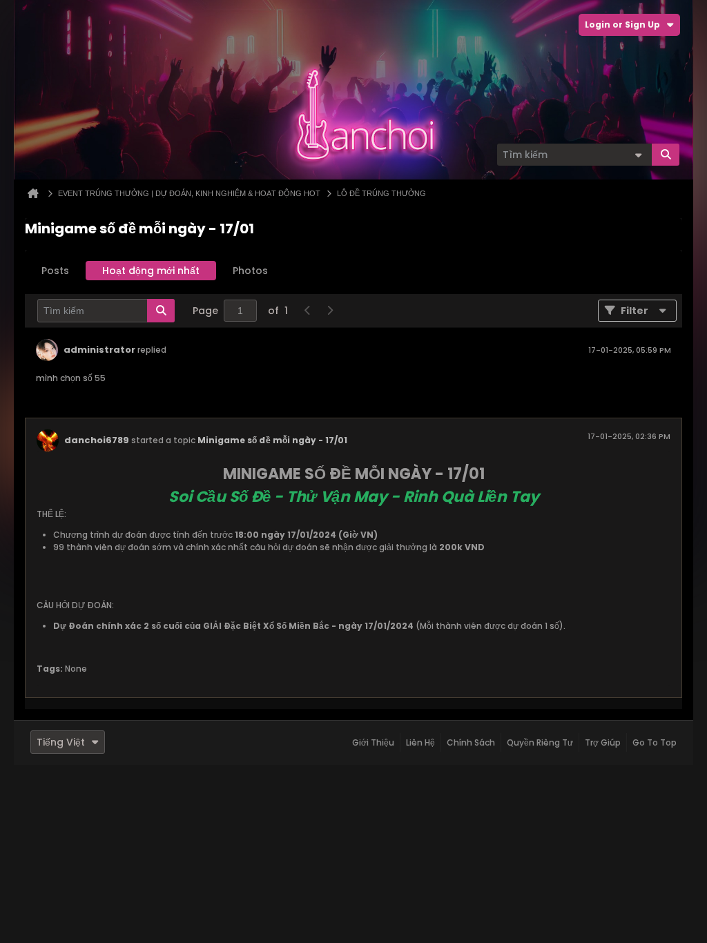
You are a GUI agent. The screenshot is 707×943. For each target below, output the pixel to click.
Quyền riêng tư (540, 742)
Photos (250, 271)
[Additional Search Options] (638, 155)
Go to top (654, 742)
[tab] (55, 270)
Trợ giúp (603, 742)
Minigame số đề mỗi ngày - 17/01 (272, 440)
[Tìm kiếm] (665, 155)
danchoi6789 (96, 440)
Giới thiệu (373, 742)
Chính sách (471, 742)
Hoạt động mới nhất (151, 271)
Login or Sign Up (622, 24)
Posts (55, 271)
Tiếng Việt (61, 742)
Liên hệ (420, 742)
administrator (99, 349)
